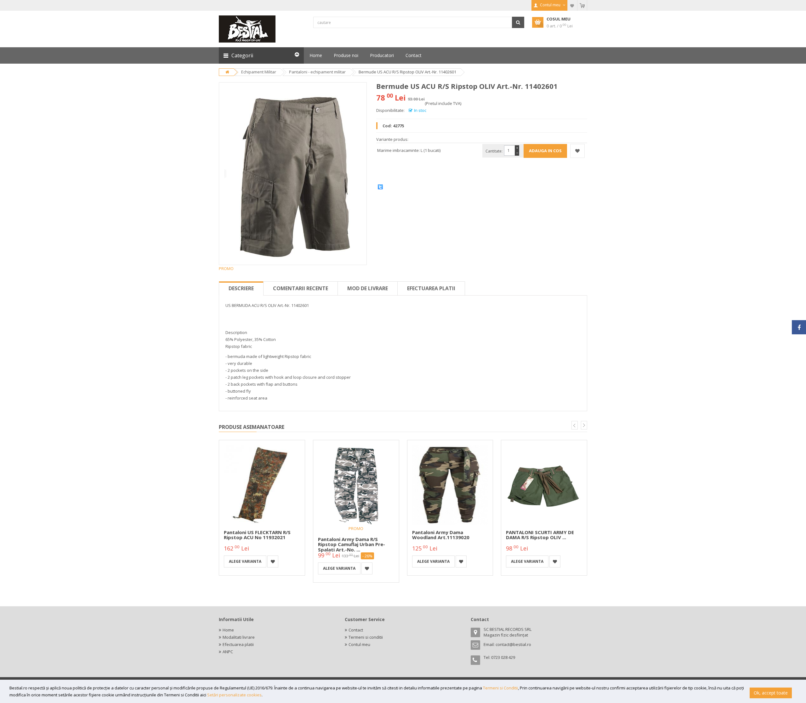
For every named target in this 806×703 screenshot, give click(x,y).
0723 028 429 (503, 657)
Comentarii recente (300, 288)
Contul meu (359, 644)
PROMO (356, 528)
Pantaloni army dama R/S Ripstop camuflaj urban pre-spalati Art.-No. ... (351, 544)
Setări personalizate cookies (234, 695)
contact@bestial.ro (513, 644)
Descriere (241, 288)
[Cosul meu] (582, 5)
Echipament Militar (258, 72)
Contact (356, 630)
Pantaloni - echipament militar (317, 72)
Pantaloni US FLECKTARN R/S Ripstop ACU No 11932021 (257, 535)
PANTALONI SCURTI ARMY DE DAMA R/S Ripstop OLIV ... (540, 535)
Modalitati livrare (239, 637)
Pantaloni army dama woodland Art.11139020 (440, 535)
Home (228, 630)
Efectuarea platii (431, 288)
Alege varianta (245, 561)
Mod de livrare (367, 288)
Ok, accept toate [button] (771, 693)
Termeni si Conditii (500, 688)
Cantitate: (493, 151)
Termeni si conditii (366, 637)
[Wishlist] (572, 5)
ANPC (228, 651)
